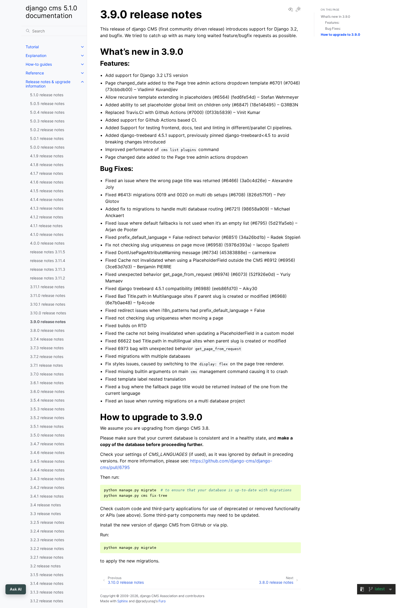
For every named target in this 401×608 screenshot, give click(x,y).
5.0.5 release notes (47, 103)
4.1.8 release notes (46, 164)
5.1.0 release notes (46, 94)
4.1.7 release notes (46, 173)
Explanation (36, 55)
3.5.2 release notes (47, 417)
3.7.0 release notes (47, 374)
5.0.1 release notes (47, 138)
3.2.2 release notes (47, 548)
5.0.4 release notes (47, 112)
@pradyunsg (145, 601)
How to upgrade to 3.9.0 (340, 34)
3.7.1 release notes (46, 365)
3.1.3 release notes (46, 592)
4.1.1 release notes (46, 225)
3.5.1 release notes (47, 426)
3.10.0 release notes (48, 313)
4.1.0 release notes (46, 234)
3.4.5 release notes (47, 461)
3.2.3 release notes (47, 539)
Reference (35, 73)
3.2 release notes (45, 566)
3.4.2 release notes (47, 487)
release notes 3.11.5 (47, 251)
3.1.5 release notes (46, 574)
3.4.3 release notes (47, 478)
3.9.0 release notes (48, 321)
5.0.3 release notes (47, 121)
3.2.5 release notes (47, 522)
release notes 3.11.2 (47, 278)
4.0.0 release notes (47, 243)
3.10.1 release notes (47, 304)
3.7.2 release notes (46, 356)
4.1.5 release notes (46, 190)
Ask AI (16, 589)
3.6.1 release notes (47, 382)
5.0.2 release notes (47, 129)
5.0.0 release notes (47, 147)
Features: (332, 22)
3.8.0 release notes (47, 330)
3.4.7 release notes (47, 443)
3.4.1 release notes (47, 496)
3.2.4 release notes (47, 531)
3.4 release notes (45, 504)
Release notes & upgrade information (48, 83)
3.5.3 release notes (47, 409)
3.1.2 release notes (46, 600)
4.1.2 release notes (46, 217)
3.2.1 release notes (46, 557)
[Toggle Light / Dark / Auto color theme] (298, 10)
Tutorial (32, 46)
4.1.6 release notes (46, 182)
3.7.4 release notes (47, 339)
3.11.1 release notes (47, 286)
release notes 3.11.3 (47, 269)
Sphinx (122, 601)
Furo (162, 601)
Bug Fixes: (333, 28)
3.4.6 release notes (47, 452)
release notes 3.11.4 (47, 260)
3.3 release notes (45, 513)
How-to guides (39, 64)
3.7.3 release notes (47, 347)
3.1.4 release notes (46, 583)
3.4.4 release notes (47, 470)
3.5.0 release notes (47, 435)
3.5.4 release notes (47, 400)
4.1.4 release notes (46, 199)
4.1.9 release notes (46, 155)
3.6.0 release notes (47, 391)
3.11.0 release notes (47, 295)
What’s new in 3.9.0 (335, 16)
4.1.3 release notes (46, 208)
